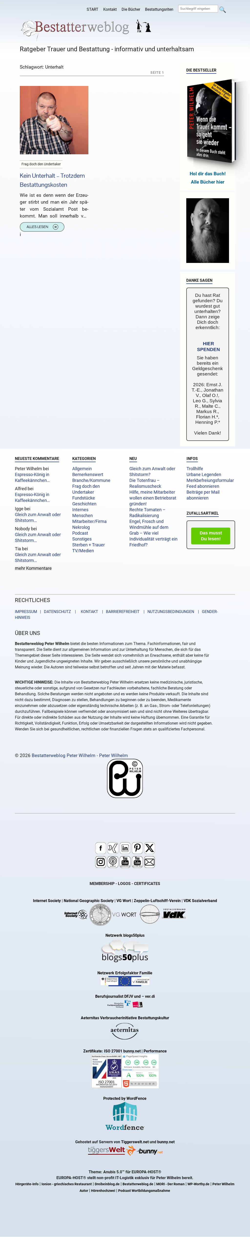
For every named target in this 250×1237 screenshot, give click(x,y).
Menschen (82, 515)
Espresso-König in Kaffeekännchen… (32, 477)
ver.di (150, 996)
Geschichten (84, 503)
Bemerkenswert (87, 474)
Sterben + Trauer (88, 544)
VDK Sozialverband (200, 900)
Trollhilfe (195, 468)
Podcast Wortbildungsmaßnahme (144, 1191)
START (92, 9)
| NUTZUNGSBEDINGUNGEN (167, 611)
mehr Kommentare (33, 568)
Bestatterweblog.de (138, 1184)
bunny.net (166, 1142)
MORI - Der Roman (170, 1184)
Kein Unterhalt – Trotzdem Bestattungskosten (52, 180)
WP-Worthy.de (198, 1184)
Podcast (80, 533)
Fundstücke (83, 498)
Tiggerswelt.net (135, 1142)
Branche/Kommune (91, 480)
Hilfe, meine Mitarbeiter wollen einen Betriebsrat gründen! (152, 498)
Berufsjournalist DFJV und (118, 996)
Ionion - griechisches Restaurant (67, 1184)
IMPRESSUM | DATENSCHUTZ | (46, 611)
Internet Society (47, 900)
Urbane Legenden (204, 474)
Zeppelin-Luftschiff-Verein (157, 900)
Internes (80, 509)
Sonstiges (82, 539)
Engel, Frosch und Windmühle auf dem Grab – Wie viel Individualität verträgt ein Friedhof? (153, 533)
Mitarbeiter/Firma (89, 521)
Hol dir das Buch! (208, 174)
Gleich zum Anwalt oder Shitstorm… (38, 517)
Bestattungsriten (159, 9)
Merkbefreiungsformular (210, 480)
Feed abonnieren (203, 486)
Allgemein (82, 468)
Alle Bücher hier (207, 182)
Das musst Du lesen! (211, 535)
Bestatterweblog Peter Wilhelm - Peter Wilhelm (80, 755)
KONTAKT (88, 611)
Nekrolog (81, 527)
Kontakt (110, 9)
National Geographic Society (89, 900)
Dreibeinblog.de (107, 1184)
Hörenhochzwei (103, 1191)
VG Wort (123, 900)
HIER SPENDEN (208, 346)
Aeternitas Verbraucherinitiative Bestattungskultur (125, 1018)
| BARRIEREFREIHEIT (119, 611)
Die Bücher (131, 9)
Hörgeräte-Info (27, 1184)
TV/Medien (83, 550)
